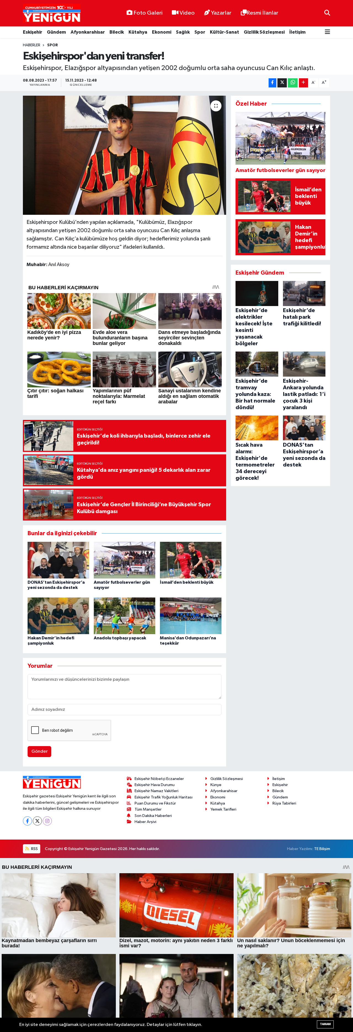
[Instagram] (47, 820)
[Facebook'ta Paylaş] (272, 82)
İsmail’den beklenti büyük (186, 582)
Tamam (325, 1024)
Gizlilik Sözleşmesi (264, 32)
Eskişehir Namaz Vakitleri (156, 791)
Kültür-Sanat (224, 32)
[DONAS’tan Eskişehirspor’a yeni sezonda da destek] (58, 560)
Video (187, 13)
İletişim (297, 32)
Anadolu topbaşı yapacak (120, 638)
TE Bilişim (322, 849)
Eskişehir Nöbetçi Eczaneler (159, 779)
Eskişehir (32, 32)
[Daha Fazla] (303, 82)
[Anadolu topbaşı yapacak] (124, 615)
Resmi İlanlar (262, 13)
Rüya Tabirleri (284, 803)
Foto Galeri (147, 13)
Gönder (39, 751)
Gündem (56, 32)
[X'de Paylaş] (282, 82)
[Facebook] (27, 820)
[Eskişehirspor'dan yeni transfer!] (124, 155)
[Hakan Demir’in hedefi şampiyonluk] (58, 615)
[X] (37, 820)
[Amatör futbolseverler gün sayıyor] (124, 560)
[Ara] (327, 13)
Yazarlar (221, 13)
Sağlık (183, 32)
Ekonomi (161, 32)
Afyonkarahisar (88, 32)
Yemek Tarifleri (223, 809)
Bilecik (116, 32)
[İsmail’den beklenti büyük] (190, 560)
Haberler (31, 45)
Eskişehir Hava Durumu (155, 785)
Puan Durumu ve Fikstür (155, 803)
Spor (199, 32)
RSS (34, 849)
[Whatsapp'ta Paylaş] (293, 82)
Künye (215, 785)
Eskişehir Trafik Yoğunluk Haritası (163, 797)
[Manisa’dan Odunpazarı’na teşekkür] (190, 615)
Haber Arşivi (145, 822)
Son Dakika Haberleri (153, 816)
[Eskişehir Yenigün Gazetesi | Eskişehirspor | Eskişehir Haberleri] (52, 13)
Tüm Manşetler (148, 809)
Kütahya (138, 32)
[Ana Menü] (327, 32)
